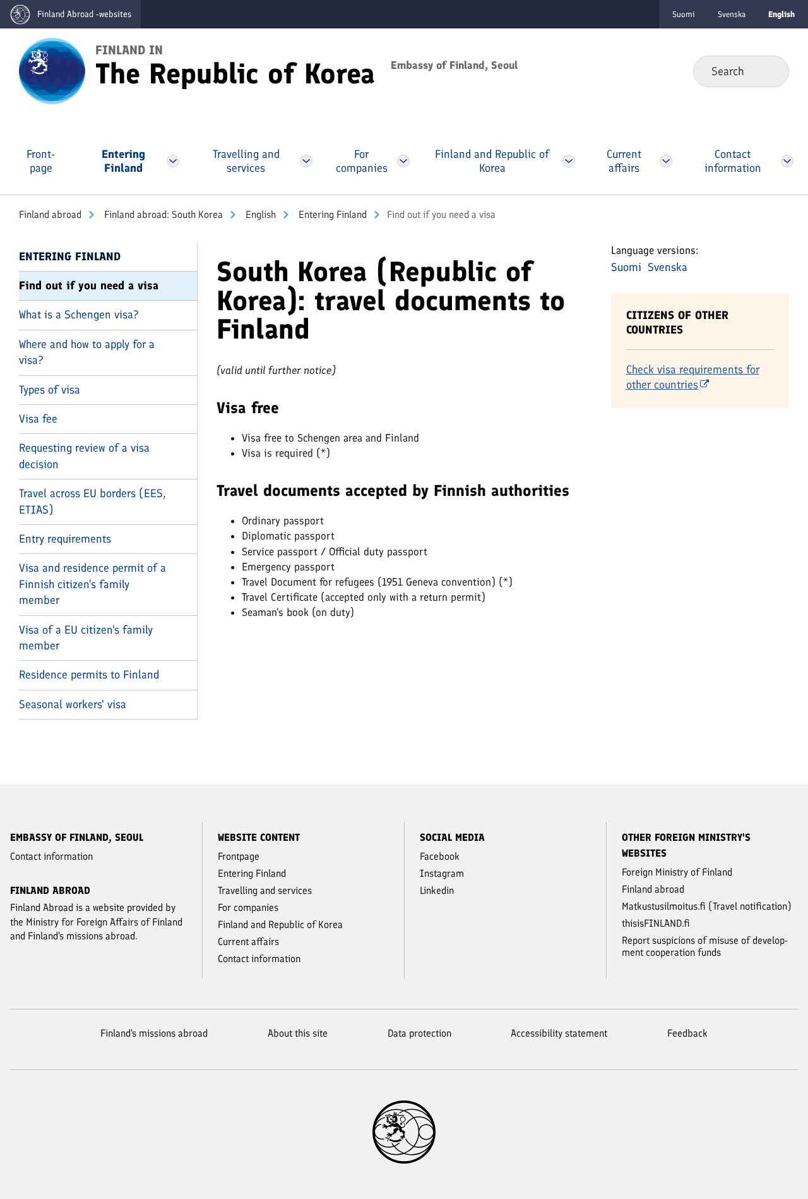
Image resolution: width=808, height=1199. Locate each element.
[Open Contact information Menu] (787, 161)
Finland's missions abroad (154, 1033)
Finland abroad (50, 214)
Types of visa (49, 390)
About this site (298, 1033)
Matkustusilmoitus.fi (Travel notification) (707, 906)
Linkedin (437, 890)
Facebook (440, 856)
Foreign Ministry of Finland (677, 872)
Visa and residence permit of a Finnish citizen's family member (92, 584)
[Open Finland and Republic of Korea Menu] (569, 161)
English (259, 214)
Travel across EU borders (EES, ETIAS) (92, 501)
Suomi (683, 14)
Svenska (732, 14)
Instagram (442, 873)
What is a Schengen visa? (79, 315)
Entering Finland (331, 214)
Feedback (687, 1033)
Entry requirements (65, 539)
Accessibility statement (559, 1033)
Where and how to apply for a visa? (87, 352)
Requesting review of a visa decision (84, 456)
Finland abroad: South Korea (162, 214)
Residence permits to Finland (89, 675)
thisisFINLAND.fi (656, 923)
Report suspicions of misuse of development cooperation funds (705, 946)
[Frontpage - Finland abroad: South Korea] (52, 70)
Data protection (419, 1033)
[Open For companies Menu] (403, 161)
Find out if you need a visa (88, 285)
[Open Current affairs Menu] (665, 161)
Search (769, 70)
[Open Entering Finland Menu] (173, 161)
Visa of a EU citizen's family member (86, 638)
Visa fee (38, 419)
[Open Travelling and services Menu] (306, 161)
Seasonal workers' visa (72, 704)
